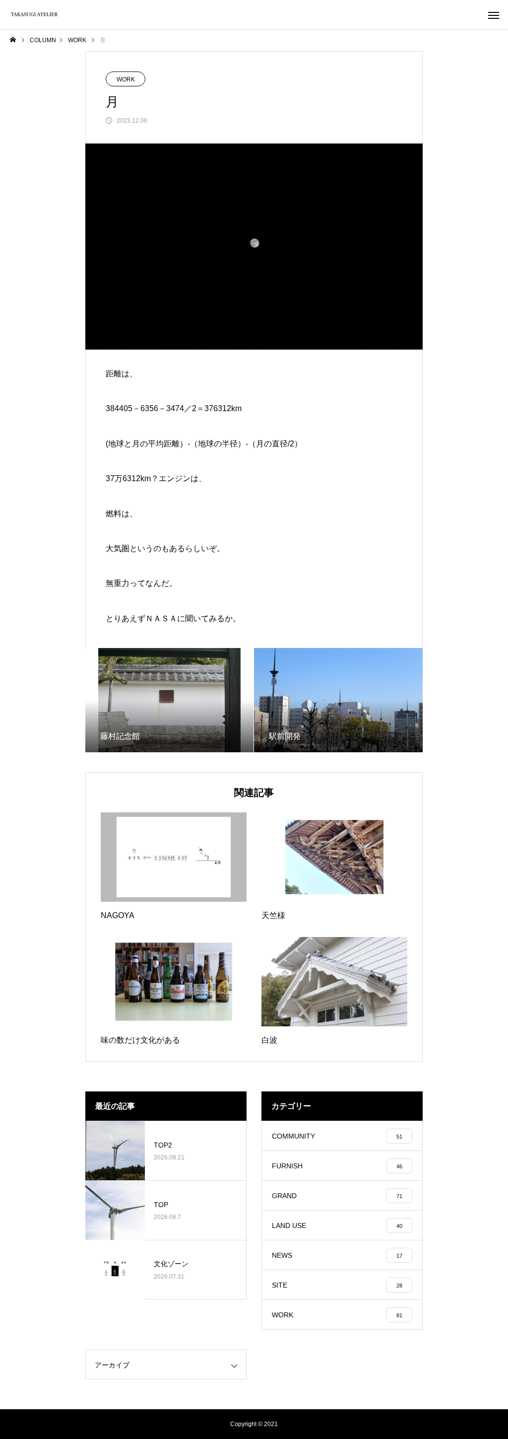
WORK (126, 79)
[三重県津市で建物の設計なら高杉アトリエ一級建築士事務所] (35, 14)
